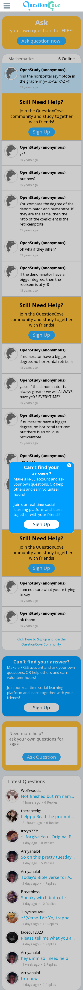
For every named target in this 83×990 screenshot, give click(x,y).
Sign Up (41, 524)
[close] (69, 465)
